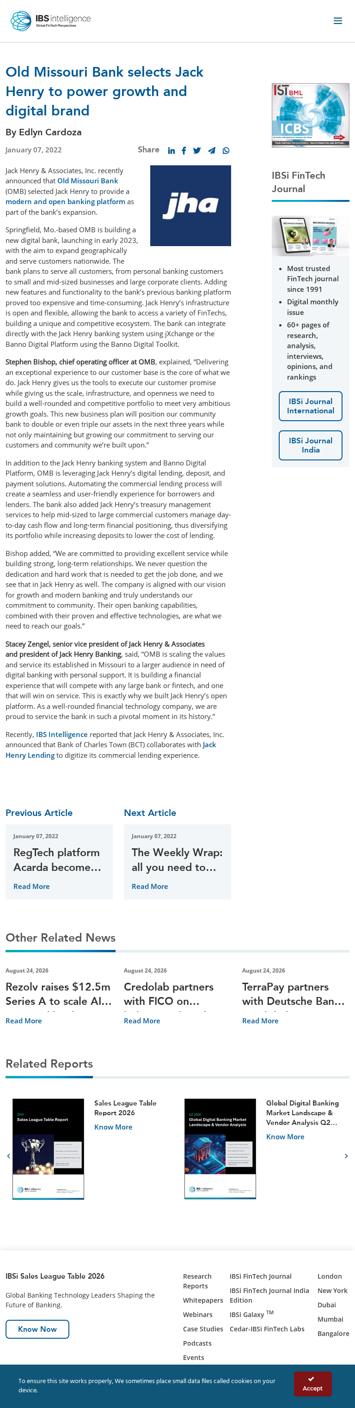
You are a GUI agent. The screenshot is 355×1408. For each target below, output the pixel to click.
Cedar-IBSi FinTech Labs (267, 1328)
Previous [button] (9, 1156)
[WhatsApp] (226, 150)
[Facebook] (184, 150)
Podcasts (197, 1343)
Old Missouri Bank (87, 180)
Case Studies (203, 1328)
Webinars (198, 1314)
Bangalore (333, 1333)
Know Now (37, 1329)
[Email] (211, 150)
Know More (113, 1126)
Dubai (327, 1304)
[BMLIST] (310, 114)
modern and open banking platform (65, 201)
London (330, 1276)
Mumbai (330, 1319)
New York (333, 1290)
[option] (92, 1157)
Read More (31, 886)
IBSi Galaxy (252, 1314)
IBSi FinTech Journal (261, 1276)
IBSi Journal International (310, 406)
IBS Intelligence (62, 734)
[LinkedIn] (171, 150)
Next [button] (346, 1156)
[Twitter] (196, 150)
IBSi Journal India (310, 445)
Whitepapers (203, 1300)
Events (193, 1357)
